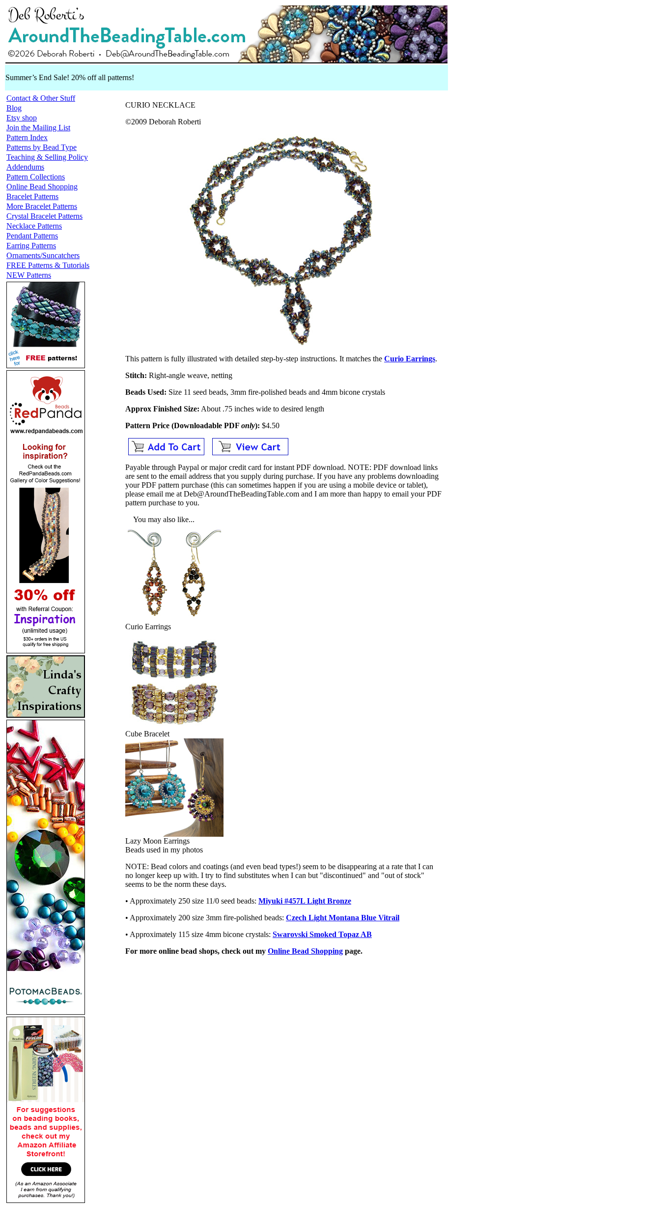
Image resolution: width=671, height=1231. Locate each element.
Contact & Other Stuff (40, 98)
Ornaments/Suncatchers (43, 255)
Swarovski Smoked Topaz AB (322, 934)
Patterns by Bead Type (41, 147)
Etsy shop (21, 118)
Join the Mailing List (38, 127)
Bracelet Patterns (32, 196)
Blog (14, 108)
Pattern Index (27, 137)
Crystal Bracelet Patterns (44, 216)
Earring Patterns (31, 245)
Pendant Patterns (32, 236)
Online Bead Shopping (42, 186)
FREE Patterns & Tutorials (47, 265)
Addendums (25, 167)
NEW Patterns (28, 275)
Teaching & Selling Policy (47, 157)
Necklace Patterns (34, 226)
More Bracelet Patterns (41, 206)
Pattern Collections (35, 177)
